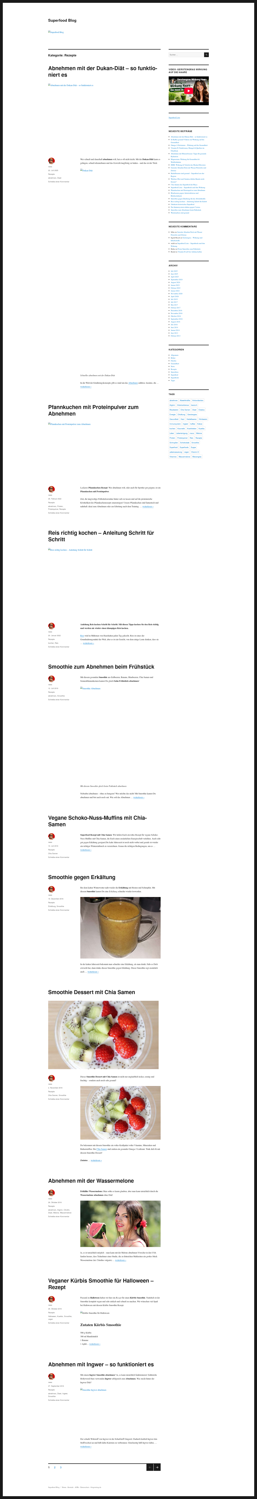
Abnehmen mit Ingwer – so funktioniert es (101, 1364)
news (50, 166)
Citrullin (66, 1210)
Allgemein (174, 355)
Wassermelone (65, 1212)
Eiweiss (202, 409)
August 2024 (175, 282)
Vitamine (173, 456)
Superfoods (175, 377)
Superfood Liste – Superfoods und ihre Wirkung (188, 187)
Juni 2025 (174, 274)
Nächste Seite (157, 1470)
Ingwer (64, 1393)
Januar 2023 (175, 285)
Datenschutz (84, 1487)
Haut (182, 419)
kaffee (192, 424)
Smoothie (61, 695)
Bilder (173, 358)
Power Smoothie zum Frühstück (189, 249)
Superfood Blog (62, 20)
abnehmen (52, 178)
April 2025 (175, 276)
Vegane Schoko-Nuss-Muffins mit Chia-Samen (97, 821)
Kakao (199, 424)
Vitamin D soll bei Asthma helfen (190, 252)
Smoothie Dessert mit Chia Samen (91, 992)
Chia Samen (53, 853)
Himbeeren (203, 419)
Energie (172, 414)
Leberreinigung (181, 433)
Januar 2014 (175, 330)
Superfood (174, 375)
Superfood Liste (174, 117)
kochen (51, 643)
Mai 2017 (174, 305)
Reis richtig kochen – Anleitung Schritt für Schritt (101, 536)
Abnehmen (133, 382)
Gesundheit (175, 363)
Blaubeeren (174, 409)
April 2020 (175, 296)
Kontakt (70, 1487)
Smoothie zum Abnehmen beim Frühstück (101, 666)
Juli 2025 (174, 271)
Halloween (52, 1316)
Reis (82, 635)
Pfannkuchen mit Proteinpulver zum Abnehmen (93, 410)
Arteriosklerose (183, 405)
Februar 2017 (175, 307)
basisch (194, 405)
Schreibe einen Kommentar (58, 181)
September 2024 (177, 279)
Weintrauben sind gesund (180, 213)
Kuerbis (60, 1316)
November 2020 (176, 293)
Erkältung (52, 906)
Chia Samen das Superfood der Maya (184, 184)
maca (192, 433)
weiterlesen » (85, 386)
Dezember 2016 (176, 310)
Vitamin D (195, 452)
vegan (50, 1319)
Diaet (59, 178)
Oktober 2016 (176, 316)
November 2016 (176, 313)
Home (64, 1487)
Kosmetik (181, 428)
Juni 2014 (174, 327)
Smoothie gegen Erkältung (81, 877)
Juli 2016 (174, 324)
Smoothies (174, 372)
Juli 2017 (174, 302)
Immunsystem (175, 424)
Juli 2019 (174, 299)
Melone (56, 1212)
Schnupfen (174, 442)
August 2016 (175, 321)
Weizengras (196, 456)
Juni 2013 (174, 333)
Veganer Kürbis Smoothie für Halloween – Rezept (101, 1283)
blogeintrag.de (96, 1487)
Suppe (193, 447)
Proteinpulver (53, 509)
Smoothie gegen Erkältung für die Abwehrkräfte (188, 198)
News (173, 366)
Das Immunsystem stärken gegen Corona (185, 207)
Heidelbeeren (192, 419)
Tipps (173, 380)
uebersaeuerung (176, 452)
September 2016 (177, 319)
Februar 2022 (175, 288)
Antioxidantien (197, 400)
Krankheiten (191, 428)
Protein (60, 506)
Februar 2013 (175, 336)
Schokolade (184, 442)
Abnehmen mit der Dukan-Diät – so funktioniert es (102, 71)
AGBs (77, 1487)
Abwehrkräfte (185, 400)
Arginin (60, 1210)
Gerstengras (192, 414)
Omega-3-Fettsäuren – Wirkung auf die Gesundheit (189, 145)
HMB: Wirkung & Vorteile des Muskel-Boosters (188, 165)
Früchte (173, 361)
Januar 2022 (175, 291)
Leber (172, 433)
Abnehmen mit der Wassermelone (91, 1180)
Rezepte (51, 174)
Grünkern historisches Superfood (182, 204)
